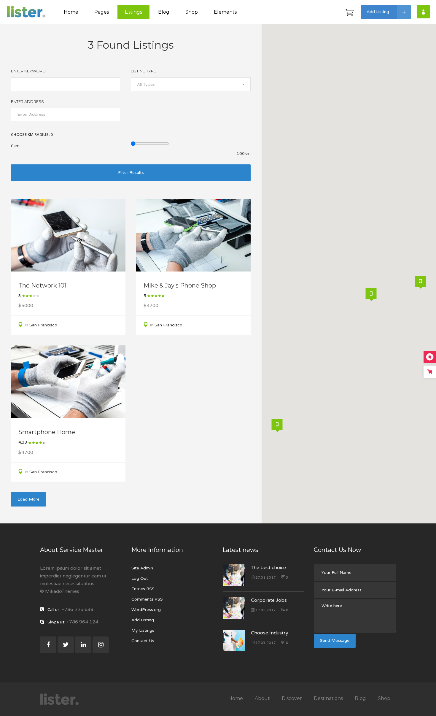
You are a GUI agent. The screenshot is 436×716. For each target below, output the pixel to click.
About (262, 698)
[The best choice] (234, 575)
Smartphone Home (46, 432)
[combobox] (191, 84)
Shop (384, 698)
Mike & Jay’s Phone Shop (180, 285)
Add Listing (142, 620)
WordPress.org (146, 609)
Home (235, 698)
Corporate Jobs (269, 600)
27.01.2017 (265, 577)
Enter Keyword (28, 71)
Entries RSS (143, 588)
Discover (292, 698)
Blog (360, 698)
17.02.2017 (265, 610)
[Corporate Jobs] (234, 608)
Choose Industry (269, 633)
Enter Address (27, 101)
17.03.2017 (265, 643)
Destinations (328, 698)
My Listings (142, 630)
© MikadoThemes (59, 591)
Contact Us (142, 640)
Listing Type (143, 71)
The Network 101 (42, 285)
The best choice (268, 568)
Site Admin (142, 568)
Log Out (139, 578)
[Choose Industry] (234, 640)
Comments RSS (147, 599)
